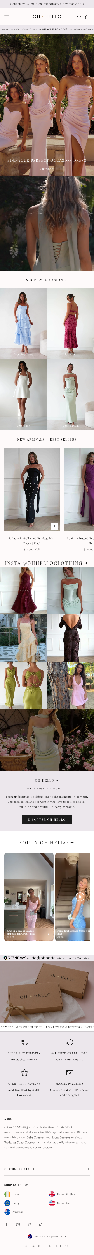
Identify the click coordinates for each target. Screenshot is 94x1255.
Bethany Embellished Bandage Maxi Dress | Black (32, 541)
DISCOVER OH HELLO (47, 819)
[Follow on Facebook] (6, 1224)
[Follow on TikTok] (40, 1224)
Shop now (46, 168)
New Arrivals (31, 439)
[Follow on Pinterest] (29, 1224)
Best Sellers (63, 439)
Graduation (23, 425)
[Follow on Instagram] (18, 1224)
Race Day (70, 354)
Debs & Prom (71, 425)
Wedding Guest (23, 354)
